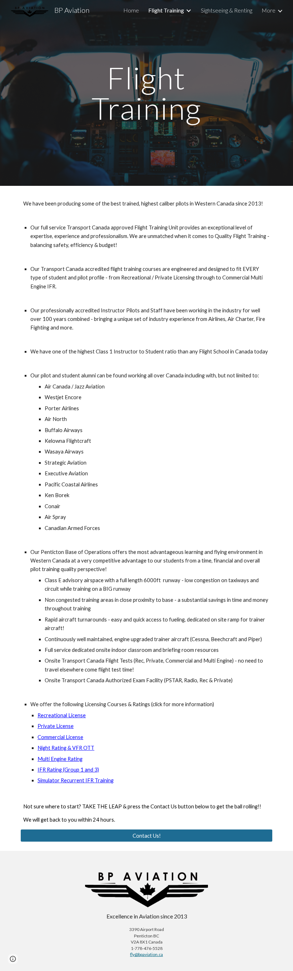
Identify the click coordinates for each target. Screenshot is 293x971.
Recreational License (62, 715)
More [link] (268, 10)
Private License (56, 726)
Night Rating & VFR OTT (66, 748)
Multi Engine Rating (60, 759)
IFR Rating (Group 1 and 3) (68, 770)
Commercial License (60, 737)
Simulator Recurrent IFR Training (76, 780)
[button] (13, 959)
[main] (147, 93)
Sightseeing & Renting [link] (226, 10)
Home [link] (131, 10)
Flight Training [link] (166, 10)
